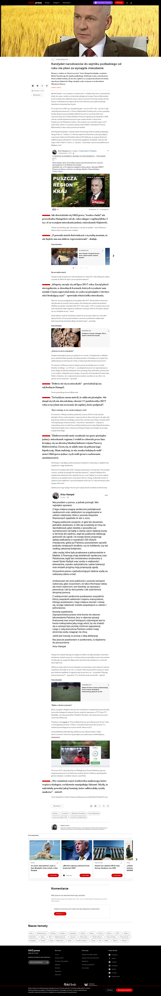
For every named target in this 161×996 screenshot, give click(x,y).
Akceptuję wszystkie (124, 990)
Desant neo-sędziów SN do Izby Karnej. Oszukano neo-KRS (107, 867)
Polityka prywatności (88, 965)
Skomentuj (36, 95)
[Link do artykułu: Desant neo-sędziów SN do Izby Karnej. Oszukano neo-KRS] (108, 850)
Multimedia (66, 3)
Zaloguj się (59, 914)
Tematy (47, 3)
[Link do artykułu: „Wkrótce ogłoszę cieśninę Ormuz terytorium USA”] (76, 850)
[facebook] (95, 806)
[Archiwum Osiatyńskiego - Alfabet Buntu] (70, 985)
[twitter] (99, 806)
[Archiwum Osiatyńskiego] (90, 984)
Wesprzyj (119, 3)
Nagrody (57, 965)
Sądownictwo (99, 863)
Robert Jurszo (65, 825)
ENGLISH (58, 975)
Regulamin (85, 961)
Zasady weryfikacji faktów (90, 954)
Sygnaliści (58, 971)
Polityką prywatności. (52, 990)
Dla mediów (85, 968)
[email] (104, 806)
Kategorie (56, 3)
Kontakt (57, 968)
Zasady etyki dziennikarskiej (90, 958)
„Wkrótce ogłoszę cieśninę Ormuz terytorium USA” (76, 867)
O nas (56, 954)
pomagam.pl (55, 737)
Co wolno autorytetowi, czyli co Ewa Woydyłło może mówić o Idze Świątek (44, 868)
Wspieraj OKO (59, 958)
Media (33, 863)
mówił (65, 722)
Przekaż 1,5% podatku (61, 961)
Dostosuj (110, 990)
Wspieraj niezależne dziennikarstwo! (39, 957)
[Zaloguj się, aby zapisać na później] (57, 862)
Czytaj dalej (53, 875)
